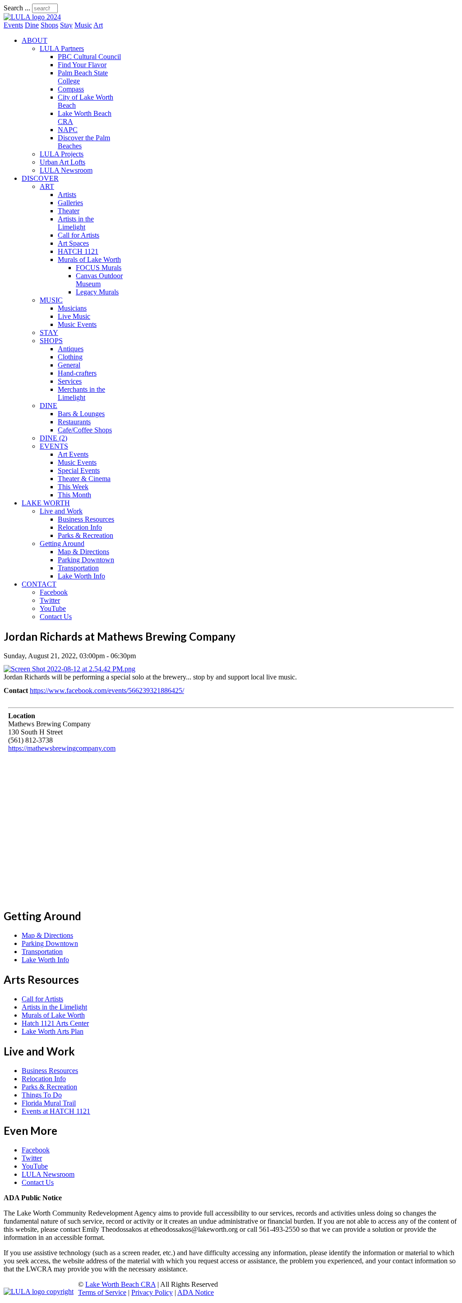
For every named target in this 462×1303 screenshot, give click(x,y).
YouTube (53, 608)
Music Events (77, 324)
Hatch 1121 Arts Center (55, 1023)
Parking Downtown (86, 560)
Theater (68, 211)
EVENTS (54, 446)
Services (70, 381)
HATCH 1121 (78, 251)
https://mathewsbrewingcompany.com (62, 748)
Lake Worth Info (81, 576)
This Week (73, 487)
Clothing (70, 357)
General (69, 365)
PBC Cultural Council (89, 56)
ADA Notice (195, 1292)
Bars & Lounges (81, 414)
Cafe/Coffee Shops (85, 430)
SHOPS (51, 340)
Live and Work (61, 511)
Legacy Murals (97, 292)
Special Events (79, 470)
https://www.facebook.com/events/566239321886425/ (107, 690)
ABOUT (34, 40)
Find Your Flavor (82, 65)
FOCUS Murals (98, 267)
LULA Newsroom (66, 170)
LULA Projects (61, 154)
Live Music (74, 316)
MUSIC (51, 300)
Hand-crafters (77, 373)
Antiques (70, 349)
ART (47, 186)
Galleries (70, 202)
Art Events (73, 454)
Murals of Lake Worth (89, 259)
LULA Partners (62, 48)
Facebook (54, 592)
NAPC (68, 129)
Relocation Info (80, 527)
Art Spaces (73, 243)
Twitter (50, 600)
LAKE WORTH (46, 503)
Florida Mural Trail (49, 1103)
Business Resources (86, 519)
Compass (71, 89)
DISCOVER (40, 178)
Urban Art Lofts (62, 162)
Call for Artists (78, 235)
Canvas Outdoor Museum (99, 280)
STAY (49, 332)
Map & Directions (83, 551)
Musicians (72, 308)
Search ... (17, 8)
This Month (74, 495)
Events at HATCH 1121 (56, 1111)
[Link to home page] (32, 17)
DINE (48, 405)
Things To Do (42, 1095)
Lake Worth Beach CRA (120, 1284)
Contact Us (56, 616)
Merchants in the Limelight (81, 393)
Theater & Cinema (84, 478)
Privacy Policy (152, 1292)
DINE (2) (53, 438)
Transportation (78, 568)
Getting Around (62, 543)
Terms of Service (102, 1292)
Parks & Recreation (85, 535)
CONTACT (39, 584)
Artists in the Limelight (76, 223)
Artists (67, 194)
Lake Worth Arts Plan (52, 1031)
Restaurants (74, 422)
